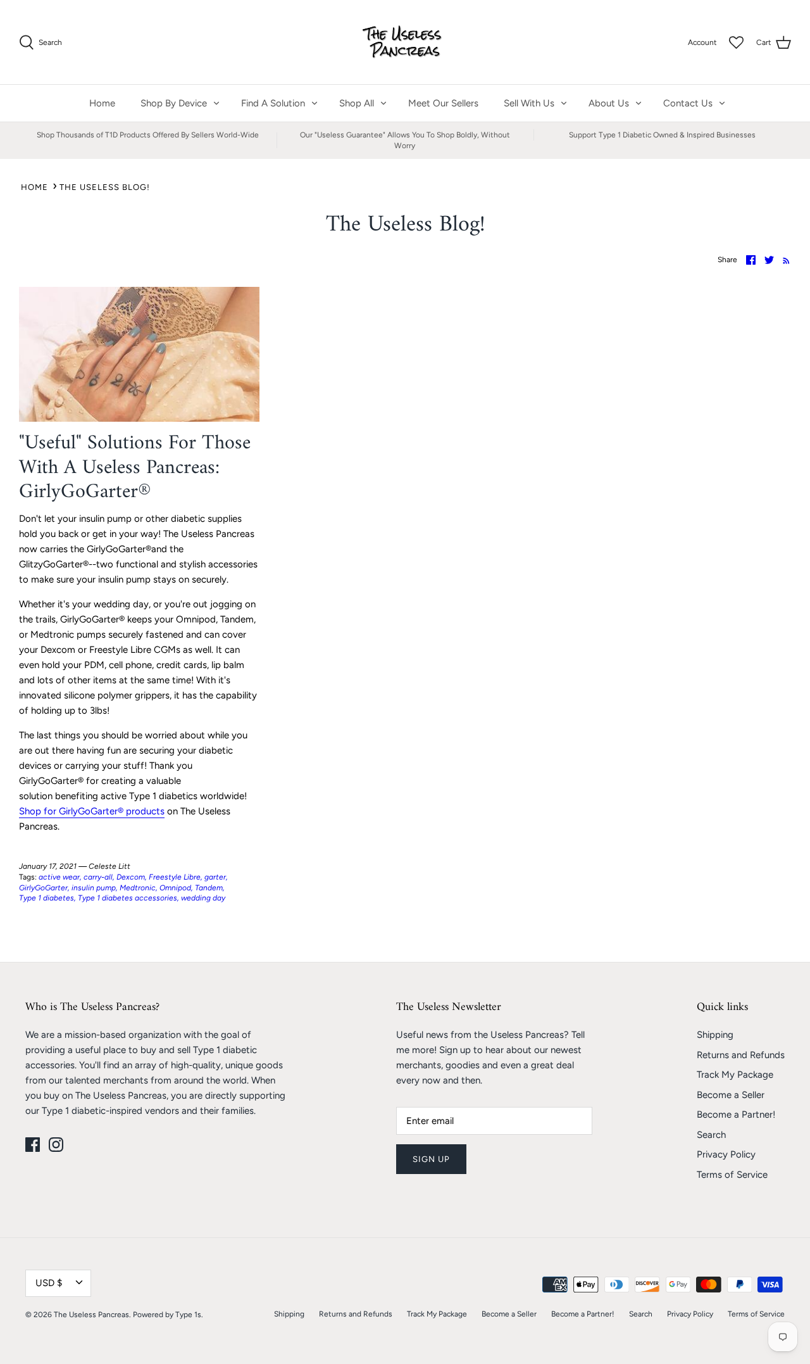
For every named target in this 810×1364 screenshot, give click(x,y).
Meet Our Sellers (443, 103)
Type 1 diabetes (46, 898)
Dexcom (130, 877)
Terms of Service (732, 1174)
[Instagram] (56, 1144)
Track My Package (735, 1074)
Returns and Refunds (741, 1055)
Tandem (209, 887)
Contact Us (688, 103)
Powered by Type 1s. (168, 1314)
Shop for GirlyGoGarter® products (92, 811)
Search (711, 1134)
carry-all (98, 877)
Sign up (431, 1159)
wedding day (203, 898)
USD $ (48, 1283)
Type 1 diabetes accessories (127, 898)
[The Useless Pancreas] (405, 42)
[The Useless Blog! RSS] (783, 259)
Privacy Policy (726, 1154)
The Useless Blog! (104, 187)
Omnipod (175, 887)
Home (102, 103)
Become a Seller (730, 1095)
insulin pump (94, 887)
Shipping (715, 1034)
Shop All (356, 103)
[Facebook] (32, 1144)
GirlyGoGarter (43, 887)
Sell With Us (529, 103)
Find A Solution (273, 103)
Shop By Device (173, 103)
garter (215, 877)
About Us (609, 103)
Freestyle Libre (175, 877)
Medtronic (138, 887)
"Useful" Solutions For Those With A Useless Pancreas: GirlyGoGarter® (135, 468)
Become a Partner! (736, 1114)
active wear (59, 877)
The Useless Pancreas (91, 1314)
